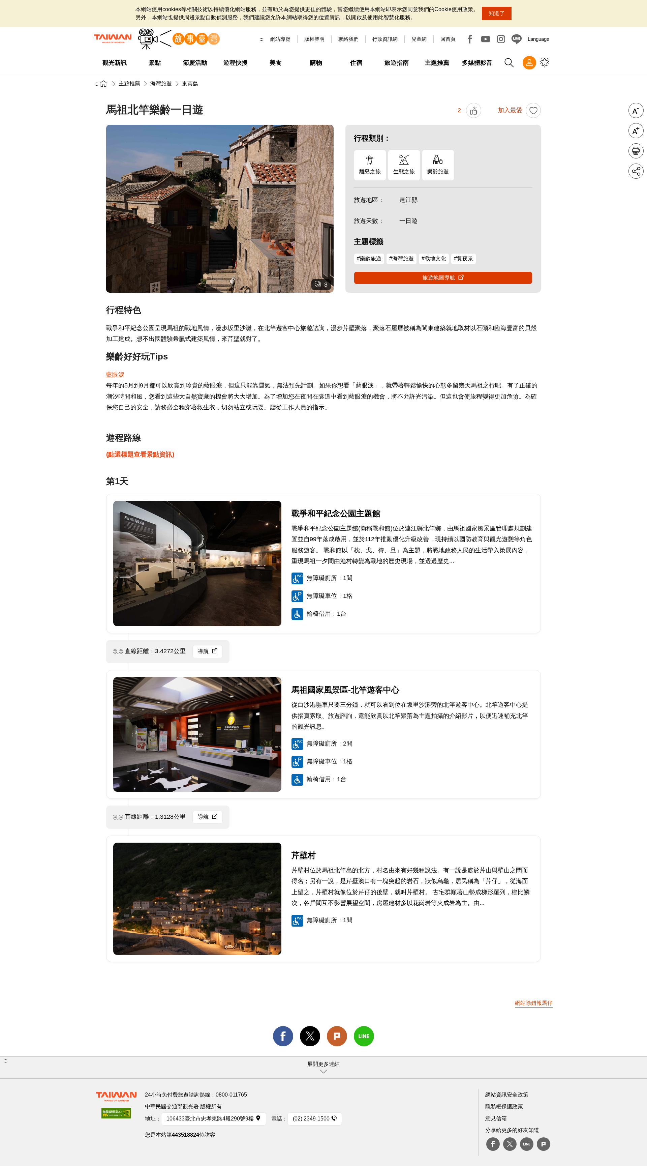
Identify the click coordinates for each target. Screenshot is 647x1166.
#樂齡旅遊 (369, 258)
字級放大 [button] (636, 130)
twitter (310, 1036)
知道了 (497, 13)
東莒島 (190, 84)
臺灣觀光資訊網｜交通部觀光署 (112, 39)
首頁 (103, 83)
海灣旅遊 (161, 83)
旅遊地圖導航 (439, 278)
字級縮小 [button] (636, 110)
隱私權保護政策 (504, 1106)
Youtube (485, 39)
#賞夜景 (463, 258)
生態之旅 (404, 171)
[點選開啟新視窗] (116, 1115)
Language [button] (538, 39)
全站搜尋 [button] (509, 62)
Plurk (337, 1036)
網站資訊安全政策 (506, 1095)
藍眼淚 (115, 374)
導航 (203, 651)
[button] (323, 1067)
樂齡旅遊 (438, 171)
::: (261, 39)
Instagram (501, 39)
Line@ (516, 39)
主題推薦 (129, 83)
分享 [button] (636, 171)
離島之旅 (370, 171)
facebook (283, 1036)
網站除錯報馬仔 (534, 1003)
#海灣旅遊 (401, 258)
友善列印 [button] (636, 150)
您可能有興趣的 (544, 62)
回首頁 (448, 39)
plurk (543, 1144)
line (364, 1036)
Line (526, 1144)
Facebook (470, 39)
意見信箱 (496, 1118)
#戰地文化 (434, 258)
